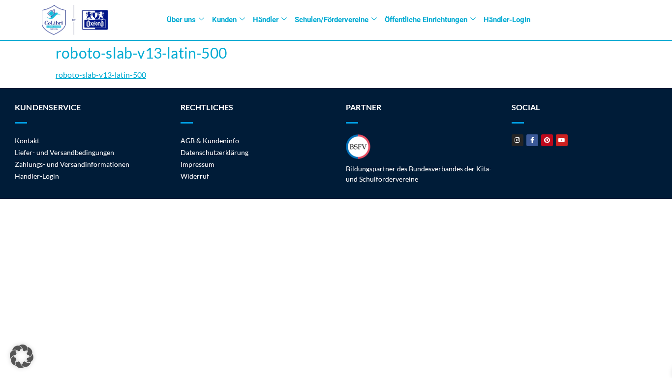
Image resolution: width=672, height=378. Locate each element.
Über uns (181, 19)
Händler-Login (507, 19)
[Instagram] (517, 140)
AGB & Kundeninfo (210, 140)
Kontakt (27, 140)
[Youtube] (562, 140)
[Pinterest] (547, 140)
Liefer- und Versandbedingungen (64, 152)
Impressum (197, 164)
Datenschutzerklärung (214, 152)
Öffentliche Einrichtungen (426, 19)
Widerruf (195, 176)
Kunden (224, 19)
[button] (21, 356)
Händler (265, 19)
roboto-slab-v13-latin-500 (101, 74)
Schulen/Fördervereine (331, 19)
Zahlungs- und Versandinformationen (72, 164)
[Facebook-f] (532, 140)
